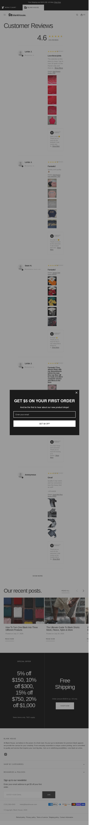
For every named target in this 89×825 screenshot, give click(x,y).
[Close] (75, 392)
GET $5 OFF (43, 423)
